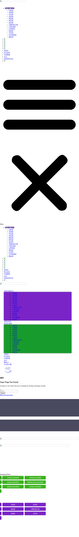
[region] (39, 408)
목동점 (11, 18)
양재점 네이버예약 (13, 486)
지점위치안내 (8, 59)
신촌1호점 (12, 26)
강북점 (11, 12)
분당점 (11, 20)
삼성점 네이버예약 (13, 482)
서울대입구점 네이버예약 (35, 482)
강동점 (11, 10)
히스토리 (7, 52)
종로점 (11, 37)
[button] (39, 144)
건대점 (11, 14)
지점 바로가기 (9, 8)
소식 (5, 56)
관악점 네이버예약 (35, 477)
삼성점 (11, 22)
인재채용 (7, 54)
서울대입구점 (13, 24)
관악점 (11, 16)
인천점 (11, 33)
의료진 (6, 50)
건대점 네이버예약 (13, 477)
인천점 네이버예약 (35, 486)
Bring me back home (6, 395)
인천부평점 (12, 35)
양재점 (11, 31)
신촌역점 (12, 29)
